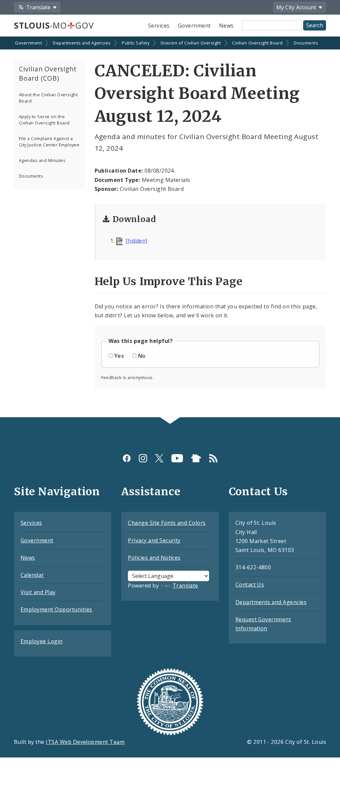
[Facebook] (127, 458)
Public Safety (135, 43)
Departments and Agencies (82, 43)
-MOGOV (54, 25)
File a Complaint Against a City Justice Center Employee (49, 141)
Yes (119, 355)
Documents (306, 43)
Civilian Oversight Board (257, 43)
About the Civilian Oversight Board (48, 98)
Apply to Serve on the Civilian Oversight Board (44, 120)
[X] (159, 458)
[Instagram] (143, 458)
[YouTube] (177, 458)
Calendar (32, 575)
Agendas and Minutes (42, 160)
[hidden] (136, 240)
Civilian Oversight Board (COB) (47, 73)
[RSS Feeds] (213, 458)
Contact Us (249, 584)
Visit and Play (38, 592)
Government (194, 25)
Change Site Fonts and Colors (167, 522)
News (226, 25)
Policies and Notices (154, 557)
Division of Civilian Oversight (191, 43)
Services (159, 25)
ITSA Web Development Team (85, 742)
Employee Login (42, 641)
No (142, 355)
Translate (185, 585)
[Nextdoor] (196, 458)
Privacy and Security (154, 540)
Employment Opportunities (56, 609)
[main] (170, 227)
